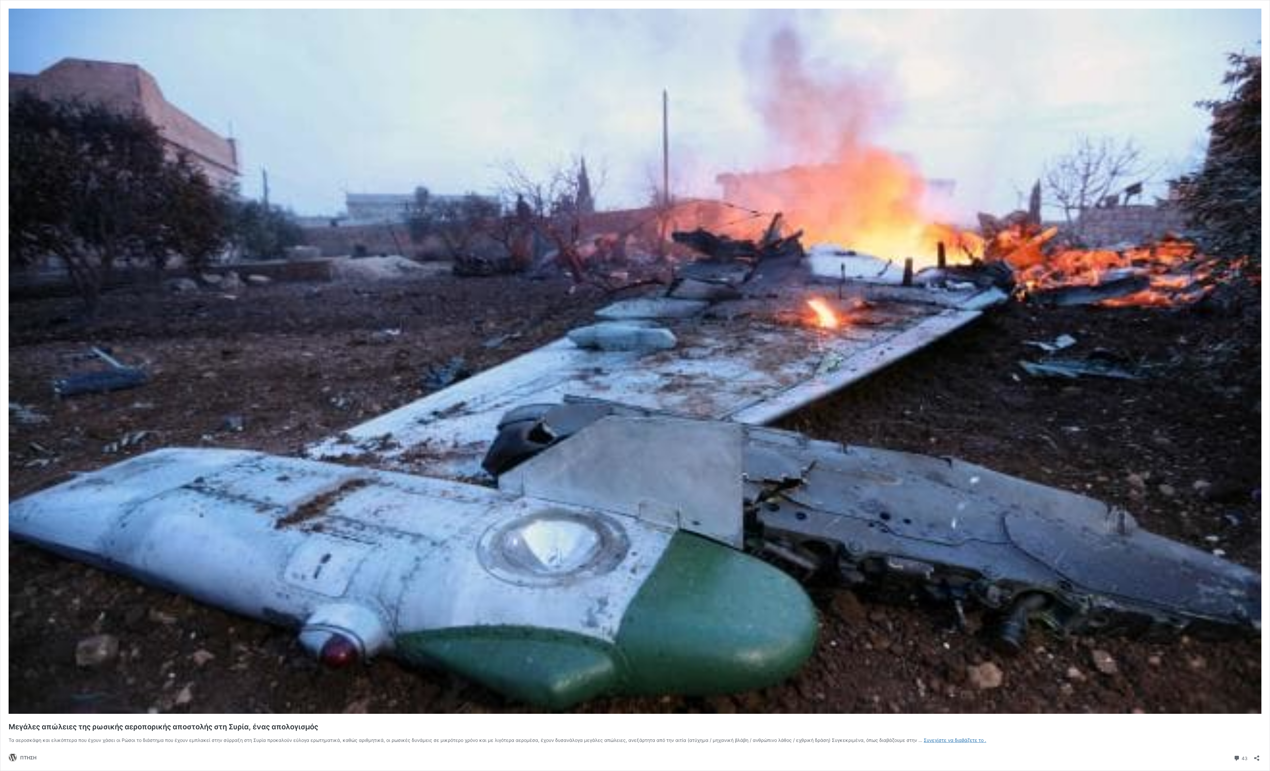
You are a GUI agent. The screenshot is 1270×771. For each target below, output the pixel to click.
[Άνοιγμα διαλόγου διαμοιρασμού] (1256, 756)
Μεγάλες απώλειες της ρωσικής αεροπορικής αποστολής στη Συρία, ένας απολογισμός (163, 726)
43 (1244, 757)
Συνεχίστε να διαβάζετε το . (955, 740)
